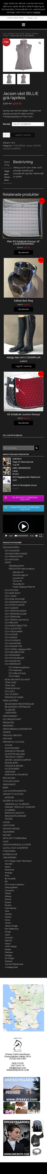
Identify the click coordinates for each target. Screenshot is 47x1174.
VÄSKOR (7, 732)
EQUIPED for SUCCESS (13, 801)
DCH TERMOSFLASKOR (15, 611)
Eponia (8, 899)
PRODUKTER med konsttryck (22, 569)
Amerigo (8, 873)
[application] (23, 526)
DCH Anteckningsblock (19, 667)
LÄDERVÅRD (11, 713)
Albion (8, 867)
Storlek (6, 124)
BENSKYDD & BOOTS (14, 813)
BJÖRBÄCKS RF (10, 854)
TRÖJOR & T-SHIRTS (14, 757)
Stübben (9, 961)
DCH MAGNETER (12, 661)
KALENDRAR (8, 832)
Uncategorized (11, 967)
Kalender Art (18, 572)
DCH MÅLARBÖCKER (14, 652)
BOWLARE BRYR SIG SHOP (17, 679)
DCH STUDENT (12, 694)
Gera (7, 911)
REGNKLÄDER (11, 763)
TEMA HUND (10, 682)
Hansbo (8, 914)
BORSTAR (9, 797)
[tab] (7, 163)
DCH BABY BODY (12, 593)
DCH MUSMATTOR (13, 646)
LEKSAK (6, 822)
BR (6, 881)
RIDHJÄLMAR (9, 778)
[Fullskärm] (40, 535)
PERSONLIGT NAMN (14, 697)
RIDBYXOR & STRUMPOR (16, 774)
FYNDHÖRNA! (19, 146)
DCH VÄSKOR (11, 637)
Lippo (7, 934)
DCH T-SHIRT (11, 596)
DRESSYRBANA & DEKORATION (17, 729)
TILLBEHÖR (10, 710)
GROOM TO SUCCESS (13, 794)
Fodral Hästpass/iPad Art (24, 587)
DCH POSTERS (11, 590)
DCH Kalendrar (15, 670)
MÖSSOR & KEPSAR (14, 766)
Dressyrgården (11, 887)
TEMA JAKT (10, 685)
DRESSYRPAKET (10, 716)
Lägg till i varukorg (23, 135)
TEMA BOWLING (12, 688)
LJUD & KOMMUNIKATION (14, 791)
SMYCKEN (7, 738)
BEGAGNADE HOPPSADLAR (17, 707)
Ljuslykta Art (18, 578)
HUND (5, 841)
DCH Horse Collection (14, 884)
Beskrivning (7, 163)
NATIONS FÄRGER (11, 829)
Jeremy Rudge (11, 926)
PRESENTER (8, 722)
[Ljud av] (36, 535)
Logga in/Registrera (15, 18)
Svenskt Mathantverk (14, 964)
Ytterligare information (7, 175)
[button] (23, 526)
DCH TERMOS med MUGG (17, 620)
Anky (7, 875)
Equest (8, 902)
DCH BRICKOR (11, 622)
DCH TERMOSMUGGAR (16, 614)
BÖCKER (7, 835)
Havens (8, 917)
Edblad (8, 896)
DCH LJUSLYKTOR (13, 628)
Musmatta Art (18, 584)
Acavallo (9, 864)
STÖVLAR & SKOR (11, 781)
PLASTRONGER (12, 748)
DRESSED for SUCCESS (16, 34)
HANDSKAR (10, 772)
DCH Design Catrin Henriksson (18, 861)
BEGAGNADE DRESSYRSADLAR (19, 704)
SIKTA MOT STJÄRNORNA (14, 838)
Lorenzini (9, 937)
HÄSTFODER (9, 825)
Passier (8, 949)
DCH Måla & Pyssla (17, 673)
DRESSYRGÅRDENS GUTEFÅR (17, 845)
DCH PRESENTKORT (14, 556)
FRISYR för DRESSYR (12, 735)
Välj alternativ (23, 252)
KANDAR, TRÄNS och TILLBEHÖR (20, 807)
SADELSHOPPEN (10, 700)
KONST (8, 562)
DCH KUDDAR (11, 634)
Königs (8, 932)
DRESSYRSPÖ (9, 784)
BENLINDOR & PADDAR (15, 816)
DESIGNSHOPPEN (11, 547)
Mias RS (8, 940)
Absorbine (9, 870)
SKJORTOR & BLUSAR (15, 754)
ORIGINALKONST (16, 566)
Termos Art (17, 581)
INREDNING (8, 726)
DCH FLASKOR (11, 608)
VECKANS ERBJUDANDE (16, 554)
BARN (5, 787)
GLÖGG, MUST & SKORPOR (15, 848)
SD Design (9, 958)
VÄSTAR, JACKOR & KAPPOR (18, 760)
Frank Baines (10, 908)
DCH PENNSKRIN (12, 655)
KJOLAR (8, 745)
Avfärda (37, 12)
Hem (4, 34)
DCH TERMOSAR (12, 617)
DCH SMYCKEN (12, 559)
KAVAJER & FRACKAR (14, 751)
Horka (7, 920)
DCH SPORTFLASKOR (15, 605)
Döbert (8, 893)
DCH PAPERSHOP (13, 664)
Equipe (8, 905)
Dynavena (9, 890)
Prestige (8, 955)
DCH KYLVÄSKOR (12, 640)
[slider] (21, 535)
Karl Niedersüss (11, 929)
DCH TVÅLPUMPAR (13, 631)
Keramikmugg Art (20, 575)
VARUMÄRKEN (9, 857)
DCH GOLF (10, 691)
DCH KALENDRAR (13, 643)
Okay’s (8, 943)
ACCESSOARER (12, 769)
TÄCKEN (9, 819)
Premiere (9, 952)
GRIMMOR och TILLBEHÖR (17, 804)
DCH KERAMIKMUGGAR (16, 602)
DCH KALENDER (12, 550)
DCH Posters (14, 676)
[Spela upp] (6, 535)
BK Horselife (10, 878)
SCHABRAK (10, 810)
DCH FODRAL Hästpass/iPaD (18, 649)
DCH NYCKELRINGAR (14, 658)
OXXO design (11, 946)
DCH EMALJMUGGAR (15, 599)
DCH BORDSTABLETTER (16, 626)
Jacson (29, 146)
